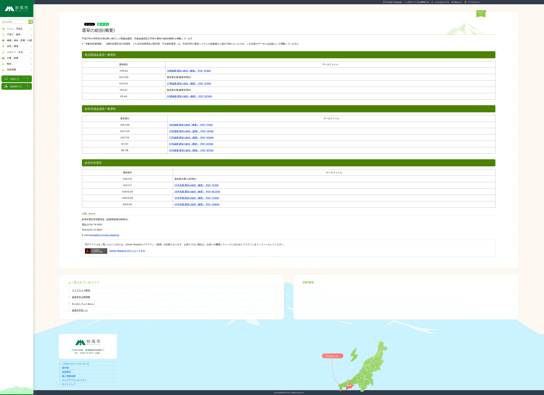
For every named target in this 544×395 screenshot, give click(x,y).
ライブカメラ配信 (81, 290)
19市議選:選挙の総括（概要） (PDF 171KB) (191, 124)
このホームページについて (75, 363)
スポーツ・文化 (15, 52)
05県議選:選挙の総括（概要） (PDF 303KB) (189, 96)
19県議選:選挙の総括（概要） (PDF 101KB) (189, 70)
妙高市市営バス (80, 310)
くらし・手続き (15, 28)
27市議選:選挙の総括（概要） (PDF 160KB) (191, 137)
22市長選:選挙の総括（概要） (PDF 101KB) (196, 185)
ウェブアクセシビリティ (74, 380)
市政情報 (11, 69)
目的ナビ (14, 78)
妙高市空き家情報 (81, 297)
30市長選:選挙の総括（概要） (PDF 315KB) (196, 198)
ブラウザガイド (473, 2)
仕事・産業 (12, 57)
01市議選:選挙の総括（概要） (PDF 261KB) (191, 144)
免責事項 (66, 371)
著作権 (65, 367)
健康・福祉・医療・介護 (19, 40)
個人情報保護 (69, 376)
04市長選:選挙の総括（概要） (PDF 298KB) (197, 204)
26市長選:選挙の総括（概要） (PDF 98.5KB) (197, 191)
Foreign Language (394, 2)
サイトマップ (69, 384)
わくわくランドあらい (83, 303)
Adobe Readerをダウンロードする (127, 250)
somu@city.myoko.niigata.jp (104, 235)
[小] (418, 2)
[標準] (423, 2)
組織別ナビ (16, 86)
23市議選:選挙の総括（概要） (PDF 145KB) (191, 131)
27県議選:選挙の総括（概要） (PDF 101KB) (189, 83)
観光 (9, 63)
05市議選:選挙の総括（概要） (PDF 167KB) (191, 150)
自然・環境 (12, 46)
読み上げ (458, 2)
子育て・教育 (14, 34)
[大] (427, 2)
